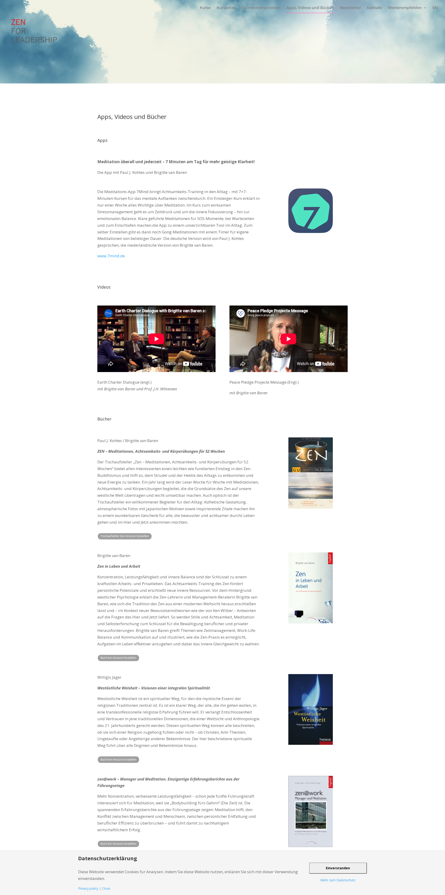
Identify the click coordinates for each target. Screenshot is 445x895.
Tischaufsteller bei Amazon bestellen (125, 536)
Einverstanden (338, 868)
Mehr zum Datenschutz (338, 880)
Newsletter (350, 7)
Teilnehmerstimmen (261, 7)
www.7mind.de (111, 255)
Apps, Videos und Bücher (310, 7)
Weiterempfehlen (405, 7)
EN (435, 7)
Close (106, 888)
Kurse (205, 7)
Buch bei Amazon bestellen (118, 658)
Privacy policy (88, 888)
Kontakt (374, 7)
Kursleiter (226, 7)
